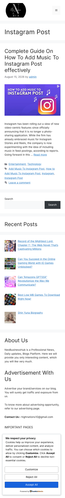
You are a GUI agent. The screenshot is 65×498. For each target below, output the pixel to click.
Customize (31, 469)
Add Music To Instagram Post (26, 168)
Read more (40, 154)
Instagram (48, 173)
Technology (34, 164)
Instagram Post (14, 178)
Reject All (31, 476)
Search (9, 198)
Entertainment (17, 164)
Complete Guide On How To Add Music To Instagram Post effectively (32, 60)
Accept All (31, 484)
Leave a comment (19, 182)
